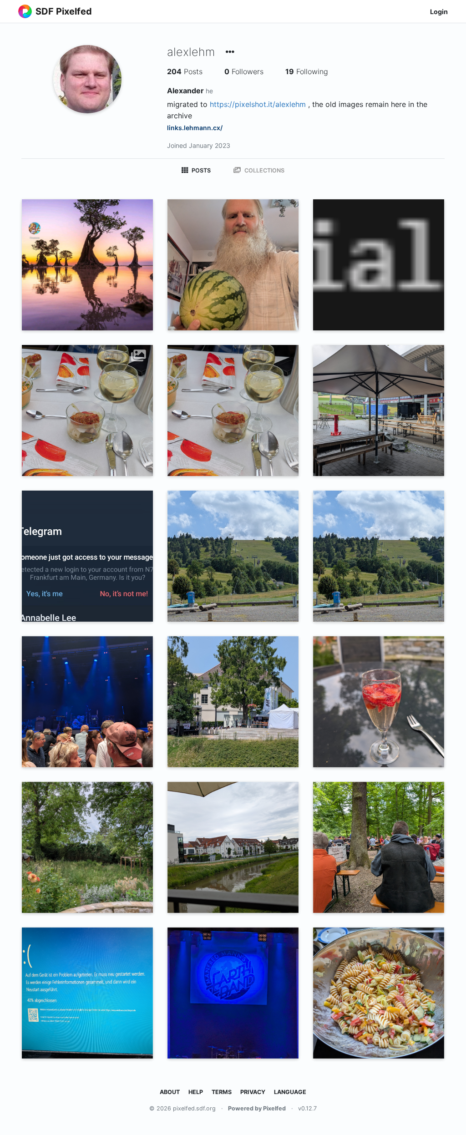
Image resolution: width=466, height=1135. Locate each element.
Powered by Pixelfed (257, 1108)
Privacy (252, 1092)
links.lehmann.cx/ (195, 128)
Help (195, 1092)
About (170, 1092)
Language (290, 1092)
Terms (222, 1092)
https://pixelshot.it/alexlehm (258, 104)
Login (439, 11)
